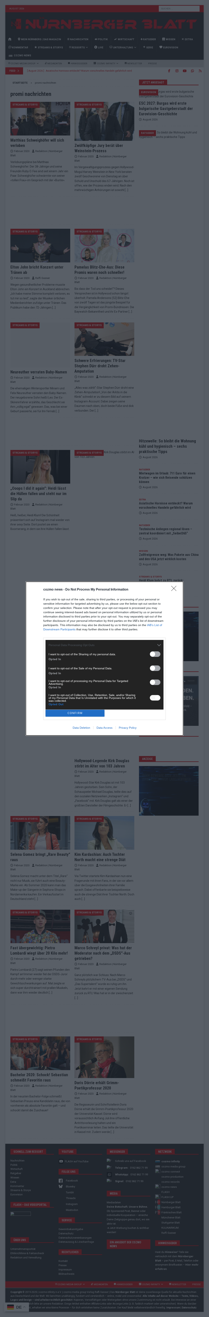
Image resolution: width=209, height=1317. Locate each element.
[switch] (155, 654)
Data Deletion (81, 727)
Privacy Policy (128, 727)
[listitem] (104, 645)
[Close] (175, 590)
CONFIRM (75, 713)
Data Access (104, 727)
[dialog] (104, 658)
